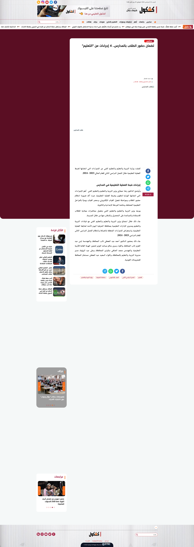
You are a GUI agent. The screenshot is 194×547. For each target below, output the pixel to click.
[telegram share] (148, 188)
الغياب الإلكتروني (114, 277)
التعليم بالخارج (112, 21)
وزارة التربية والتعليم (87, 277)
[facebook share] (148, 171)
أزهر (135, 21)
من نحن (107, 541)
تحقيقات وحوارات (125, 21)
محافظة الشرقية (101, 277)
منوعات (102, 21)
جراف (95, 21)
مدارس (149, 21)
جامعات (141, 21)
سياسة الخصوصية (97, 541)
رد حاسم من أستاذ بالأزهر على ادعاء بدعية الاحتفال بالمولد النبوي (109, 26)
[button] (54, 405)
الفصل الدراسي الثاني (128, 277)
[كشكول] (148, 10)
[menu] (82, 21)
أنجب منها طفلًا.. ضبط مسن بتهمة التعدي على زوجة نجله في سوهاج (164, 26)
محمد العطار (147, 78)
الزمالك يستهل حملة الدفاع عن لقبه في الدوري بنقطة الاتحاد (56, 26)
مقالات (88, 21)
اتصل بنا (87, 541)
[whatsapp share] (148, 182)
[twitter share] (148, 176)
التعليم (140, 277)
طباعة (147, 194)
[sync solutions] (106, 545)
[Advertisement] (168, 62)
